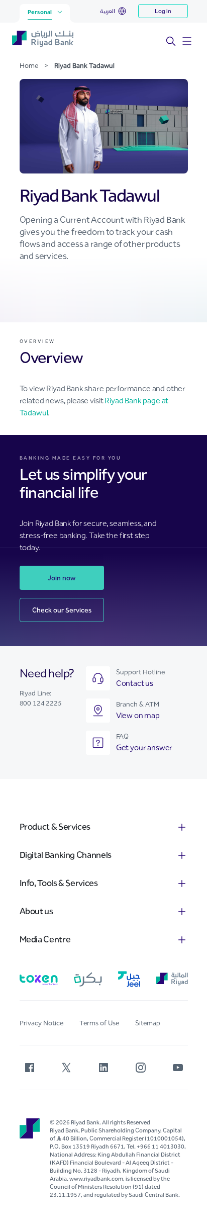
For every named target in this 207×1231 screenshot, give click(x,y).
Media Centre (45, 939)
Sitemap (147, 1023)
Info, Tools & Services (59, 883)
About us (36, 911)
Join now (61, 578)
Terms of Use (99, 1023)
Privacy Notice (41, 1023)
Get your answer (144, 747)
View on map (138, 715)
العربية (107, 11)
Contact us (134, 683)
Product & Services (55, 826)
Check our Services (61, 610)
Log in (163, 11)
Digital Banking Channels (66, 854)
